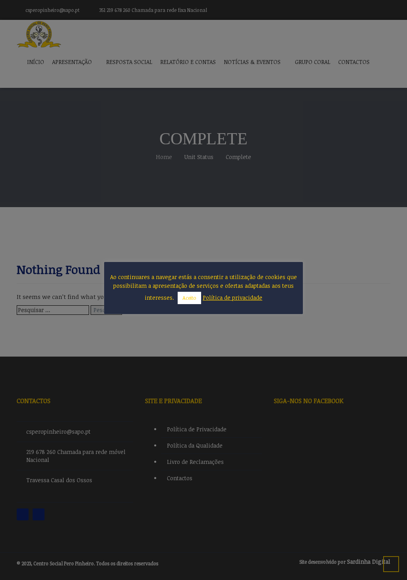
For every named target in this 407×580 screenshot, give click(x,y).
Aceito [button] (189, 297)
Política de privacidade (232, 297)
